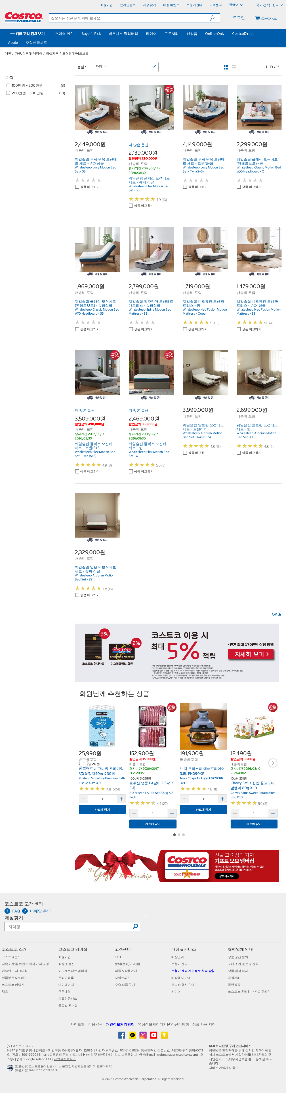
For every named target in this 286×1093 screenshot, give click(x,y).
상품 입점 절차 (238, 971)
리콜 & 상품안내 (126, 971)
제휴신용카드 (67, 998)
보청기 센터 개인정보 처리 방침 (193, 971)
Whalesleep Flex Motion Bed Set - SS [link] (149, 188)
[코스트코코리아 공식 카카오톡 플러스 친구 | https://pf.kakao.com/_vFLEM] (133, 1037)
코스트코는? (10, 957)
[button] (215, 18)
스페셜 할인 (64, 33)
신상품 (192, 33)
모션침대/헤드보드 (75, 53)
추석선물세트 (36, 42)
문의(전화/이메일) (127, 964)
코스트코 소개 (14, 949)
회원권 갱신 (66, 964)
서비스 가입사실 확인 (223, 1068)
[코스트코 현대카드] (177, 680)
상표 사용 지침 (204, 1024)
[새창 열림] (11, 1069)
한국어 (234, 5)
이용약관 (95, 1024)
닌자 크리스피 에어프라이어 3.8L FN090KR (202, 771)
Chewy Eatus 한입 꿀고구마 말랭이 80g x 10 (253, 785)
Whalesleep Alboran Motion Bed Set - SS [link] (94, 577)
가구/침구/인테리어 (28, 53)
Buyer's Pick (91, 33)
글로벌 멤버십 (68, 1005)
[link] (97, 127)
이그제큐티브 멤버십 (72, 971)
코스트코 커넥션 (13, 985)
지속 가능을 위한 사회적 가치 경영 (25, 964)
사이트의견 (122, 978)
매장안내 (177, 957)
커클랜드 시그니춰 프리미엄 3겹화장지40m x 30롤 (101, 771)
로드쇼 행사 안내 (183, 985)
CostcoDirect (243, 33)
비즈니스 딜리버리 (123, 33)
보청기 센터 (179, 964)
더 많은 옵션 (138, 145)
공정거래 (234, 978)
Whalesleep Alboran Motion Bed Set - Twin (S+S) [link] (202, 435)
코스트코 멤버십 (72, 949)
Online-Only (214, 33)
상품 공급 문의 (238, 957)
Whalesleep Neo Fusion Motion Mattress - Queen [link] (205, 311)
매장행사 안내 (181, 978)
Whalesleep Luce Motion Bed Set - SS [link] (95, 169)
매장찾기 (13, 917)
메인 (8, 53)
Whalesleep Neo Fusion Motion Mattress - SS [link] (259, 311)
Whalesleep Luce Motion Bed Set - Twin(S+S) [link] (203, 169)
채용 (5, 992)
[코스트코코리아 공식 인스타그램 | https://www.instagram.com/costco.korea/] (143, 1037)
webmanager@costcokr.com (177, 1055)
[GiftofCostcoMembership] (177, 879)
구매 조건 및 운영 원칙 (243, 964)
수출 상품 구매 (125, 985)
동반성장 (234, 985)
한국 (275, 5)
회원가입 (64, 957)
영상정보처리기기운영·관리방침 (163, 1024)
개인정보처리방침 (120, 1024)
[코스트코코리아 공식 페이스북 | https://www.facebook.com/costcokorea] (122, 1037)
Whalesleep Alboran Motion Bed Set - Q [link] (256, 435)
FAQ (118, 957)
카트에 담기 (102, 809)
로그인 (239, 17)
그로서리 (171, 33)
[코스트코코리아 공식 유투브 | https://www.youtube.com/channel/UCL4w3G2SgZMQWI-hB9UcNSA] (154, 1037)
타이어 (151, 33)
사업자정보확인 (65, 1059)
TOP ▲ (276, 614)
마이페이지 (66, 985)
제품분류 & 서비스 (14, 978)
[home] (23, 17)
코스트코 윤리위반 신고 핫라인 (249, 992)
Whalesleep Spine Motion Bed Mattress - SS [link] (150, 311)
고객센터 (123, 949)
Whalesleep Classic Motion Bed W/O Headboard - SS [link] (97, 311)
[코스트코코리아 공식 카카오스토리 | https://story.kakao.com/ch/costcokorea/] (164, 1037)
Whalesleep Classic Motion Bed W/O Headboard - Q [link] (259, 169)
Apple (13, 42)
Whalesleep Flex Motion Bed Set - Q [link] (149, 454)
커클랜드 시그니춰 (14, 971)
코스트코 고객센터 (23, 904)
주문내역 (64, 992)
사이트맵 (77, 1024)
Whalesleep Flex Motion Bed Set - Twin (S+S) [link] (95, 454)
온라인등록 (66, 978)
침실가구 (52, 53)
